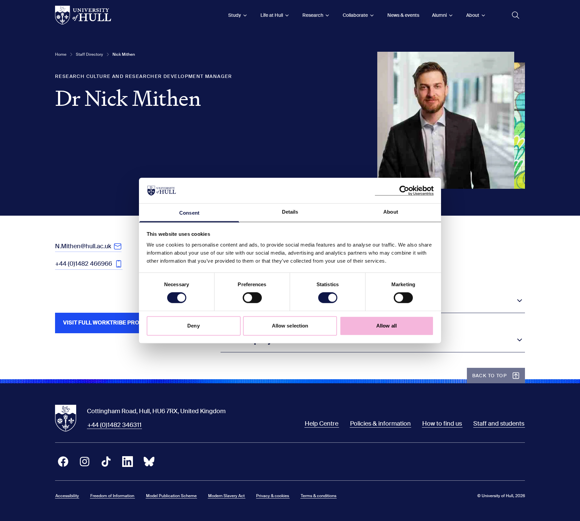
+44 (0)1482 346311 (114, 425)
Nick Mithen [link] (123, 54)
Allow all (386, 326)
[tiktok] (106, 461)
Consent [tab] (189, 213)
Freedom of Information (112, 495)
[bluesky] (149, 461)
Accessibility (67, 495)
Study (234, 15)
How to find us (442, 424)
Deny (193, 326)
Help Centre (321, 424)
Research (312, 15)
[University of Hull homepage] (83, 15)
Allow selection (290, 326)
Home (60, 54)
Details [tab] (290, 212)
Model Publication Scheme (171, 495)
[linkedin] (127, 461)
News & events (403, 15)
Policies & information (380, 424)
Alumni (439, 15)
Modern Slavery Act (226, 495)
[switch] (252, 297)
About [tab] (390, 212)
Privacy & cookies (272, 495)
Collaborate (355, 15)
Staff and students (498, 424)
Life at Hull (271, 15)
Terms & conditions (318, 495)
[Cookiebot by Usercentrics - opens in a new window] (404, 190)
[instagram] (85, 461)
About (472, 15)
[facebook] (63, 461)
